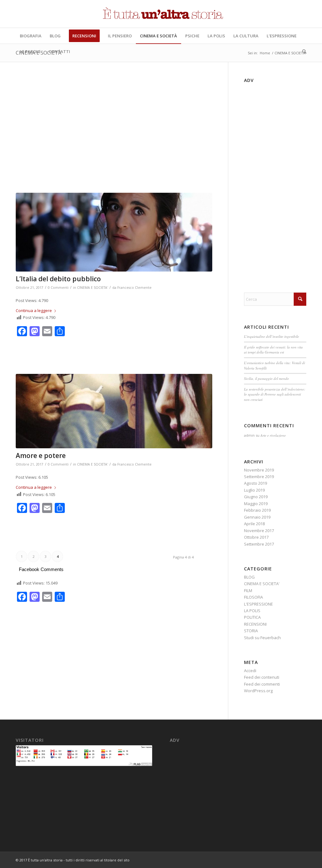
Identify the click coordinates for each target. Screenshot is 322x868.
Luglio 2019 (254, 490)
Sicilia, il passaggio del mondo (266, 378)
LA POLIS (252, 610)
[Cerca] (302, 51)
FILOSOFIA (253, 597)
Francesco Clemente (134, 287)
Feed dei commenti (262, 684)
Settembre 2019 (259, 476)
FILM (248, 590)
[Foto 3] (114, 232)
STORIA (251, 630)
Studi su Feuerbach (262, 637)
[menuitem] (31, 36)
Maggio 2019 (256, 503)
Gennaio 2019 (257, 517)
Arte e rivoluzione (273, 435)
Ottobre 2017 (256, 537)
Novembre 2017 (259, 530)
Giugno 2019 (256, 496)
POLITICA (252, 617)
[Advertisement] (114, 139)
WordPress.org (258, 690)
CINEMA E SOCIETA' (92, 287)
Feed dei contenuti (261, 677)
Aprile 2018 (254, 523)
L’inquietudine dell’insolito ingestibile (271, 336)
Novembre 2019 (259, 470)
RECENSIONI (255, 624)
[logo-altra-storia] (161, 14)
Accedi (250, 670)
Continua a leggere (34, 310)
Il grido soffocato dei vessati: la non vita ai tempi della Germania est (273, 350)
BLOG (249, 577)
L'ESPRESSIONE (258, 604)
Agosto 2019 (255, 483)
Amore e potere (41, 455)
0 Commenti (58, 287)
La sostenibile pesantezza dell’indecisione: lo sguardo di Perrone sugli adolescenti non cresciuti (274, 394)
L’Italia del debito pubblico (58, 278)
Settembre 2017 (259, 544)
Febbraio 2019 (257, 510)
